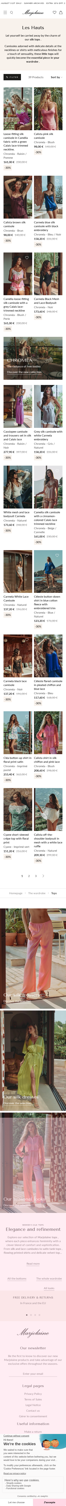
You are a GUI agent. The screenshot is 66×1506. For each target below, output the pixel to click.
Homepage (15, 893)
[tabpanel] (33, 1302)
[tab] (26, 1315)
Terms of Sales (33, 1399)
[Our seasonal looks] (33, 1163)
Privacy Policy (33, 1394)
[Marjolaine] (33, 13)
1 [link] (22, 876)
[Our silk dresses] (33, 1061)
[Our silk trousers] (33, 958)
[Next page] (43, 876)
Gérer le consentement (33, 1416)
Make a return (33, 1432)
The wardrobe (36, 893)
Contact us (33, 1411)
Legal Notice (33, 1405)
